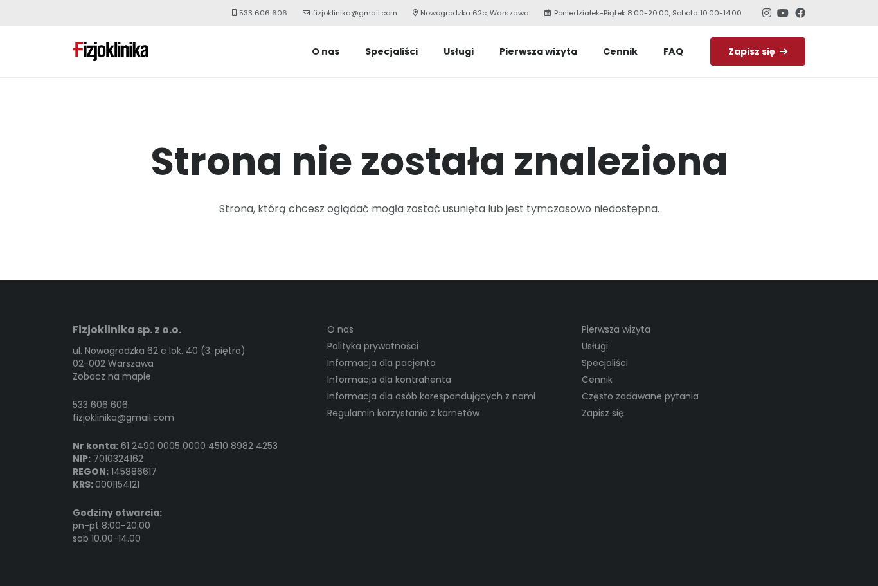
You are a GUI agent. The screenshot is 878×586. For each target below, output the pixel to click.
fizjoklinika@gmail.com (123, 417)
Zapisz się (603, 413)
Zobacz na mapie (112, 376)
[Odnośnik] (766, 12)
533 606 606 (100, 404)
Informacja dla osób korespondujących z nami (431, 396)
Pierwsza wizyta (616, 329)
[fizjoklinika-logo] (110, 51)
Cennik (597, 379)
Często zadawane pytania (640, 396)
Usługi (595, 346)
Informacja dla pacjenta (381, 362)
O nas (340, 329)
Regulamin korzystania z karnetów (403, 413)
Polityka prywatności (372, 346)
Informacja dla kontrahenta (389, 379)
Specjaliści (605, 362)
